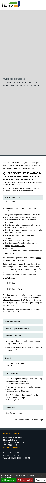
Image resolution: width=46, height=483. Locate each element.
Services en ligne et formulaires (16, 329)
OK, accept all (9, 480)
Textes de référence (12, 322)
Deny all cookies (25, 480)
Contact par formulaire (11, 448)
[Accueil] (12, 5)
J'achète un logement (14, 413)
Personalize (40, 480)
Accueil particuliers (11, 163)
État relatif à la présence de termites (18, 240)
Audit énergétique (12, 251)
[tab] (23, 197)
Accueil (7, 82)
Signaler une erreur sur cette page (28, 420)
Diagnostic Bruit (11, 248)
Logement (26, 163)
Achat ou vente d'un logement (17, 363)
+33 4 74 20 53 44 (10, 445)
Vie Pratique (19, 82)
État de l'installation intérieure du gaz (19, 230)
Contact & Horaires (11, 433)
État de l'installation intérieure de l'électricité (22, 225)
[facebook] (5, 465)
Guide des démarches (30, 85)
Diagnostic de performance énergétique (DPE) (22, 215)
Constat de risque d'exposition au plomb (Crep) (23, 217)
